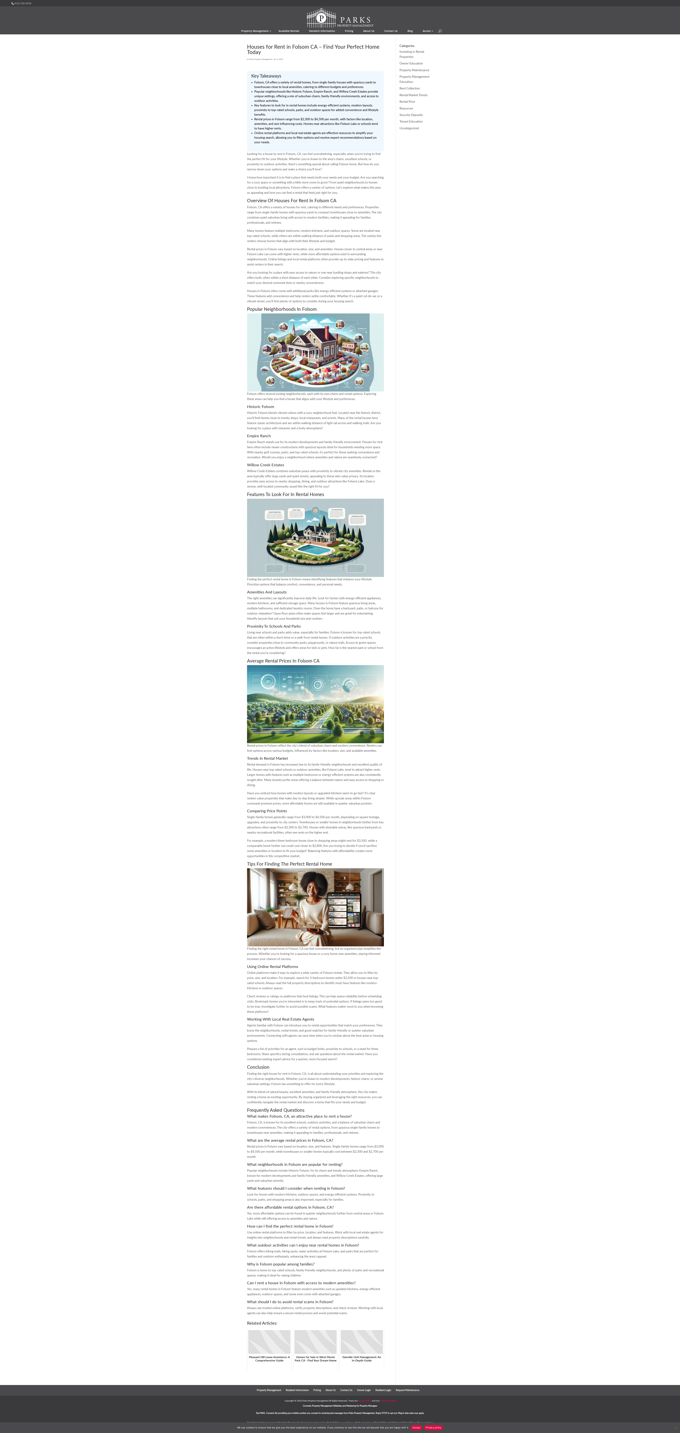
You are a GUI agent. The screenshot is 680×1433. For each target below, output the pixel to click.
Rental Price (407, 101)
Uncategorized (409, 128)
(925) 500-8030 (22, 3)
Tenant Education (411, 121)
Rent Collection (410, 88)
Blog (410, 31)
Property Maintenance (414, 70)
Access (427, 31)
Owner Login (364, 1390)
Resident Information (322, 31)
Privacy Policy (364, 1401)
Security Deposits (411, 115)
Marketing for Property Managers (361, 1406)
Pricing (349, 31)
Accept (416, 1427)
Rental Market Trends (413, 95)
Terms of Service (387, 1401)
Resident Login (383, 1390)
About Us (368, 31)
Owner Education (411, 63)
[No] (675, 1427)
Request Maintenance (407, 1390)
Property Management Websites (327, 1406)
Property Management (255, 31)
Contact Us (391, 31)
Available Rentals (289, 31)
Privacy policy (433, 1427)
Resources (406, 108)
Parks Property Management (261, 59)
